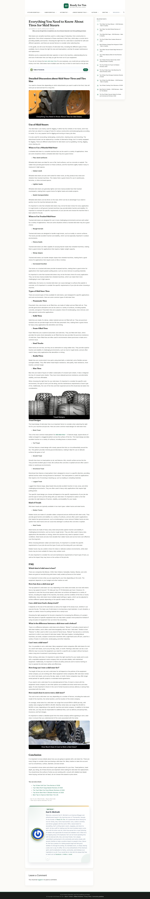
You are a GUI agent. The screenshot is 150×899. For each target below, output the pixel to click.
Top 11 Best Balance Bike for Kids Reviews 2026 (111, 55)
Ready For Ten (61, 819)
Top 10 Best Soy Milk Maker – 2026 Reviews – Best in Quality (111, 81)
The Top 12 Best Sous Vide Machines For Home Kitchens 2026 (110, 70)
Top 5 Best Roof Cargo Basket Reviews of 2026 (48, 788)
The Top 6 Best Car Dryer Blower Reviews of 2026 (49, 790)
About (66, 896)
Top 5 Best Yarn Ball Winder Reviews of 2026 (110, 29)
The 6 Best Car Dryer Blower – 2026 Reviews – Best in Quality (111, 24)
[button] (123, 12)
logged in (41, 879)
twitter (65, 854)
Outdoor (94, 12)
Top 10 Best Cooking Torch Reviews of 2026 (111, 85)
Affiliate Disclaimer (78, 896)
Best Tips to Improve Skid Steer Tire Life (45, 795)
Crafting (105, 12)
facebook (58, 854)
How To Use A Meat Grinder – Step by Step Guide (43, 798)
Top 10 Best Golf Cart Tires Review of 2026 (46, 785)
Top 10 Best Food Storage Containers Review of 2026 (111, 75)
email (70, 854)
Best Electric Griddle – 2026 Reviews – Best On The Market (111, 90)
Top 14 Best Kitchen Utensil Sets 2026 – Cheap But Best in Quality (110, 60)
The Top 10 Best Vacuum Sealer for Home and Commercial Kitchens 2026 (110, 95)
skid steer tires (60, 434)
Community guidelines (98, 896)
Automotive (64, 12)
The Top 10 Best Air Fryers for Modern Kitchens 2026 (109, 65)
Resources (116, 12)
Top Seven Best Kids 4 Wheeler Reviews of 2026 (48, 792)
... (47, 858)
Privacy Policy (87, 896)
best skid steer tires (50, 61)
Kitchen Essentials (34, 12)
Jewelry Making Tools (79, 12)
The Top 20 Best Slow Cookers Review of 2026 (110, 40)
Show (85, 69)
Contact (71, 896)
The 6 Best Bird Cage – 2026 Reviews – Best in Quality (111, 35)
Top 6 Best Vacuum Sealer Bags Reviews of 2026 (111, 50)
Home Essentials (50, 12)
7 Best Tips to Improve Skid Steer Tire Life (41, 800)
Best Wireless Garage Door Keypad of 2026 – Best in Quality (111, 45)
